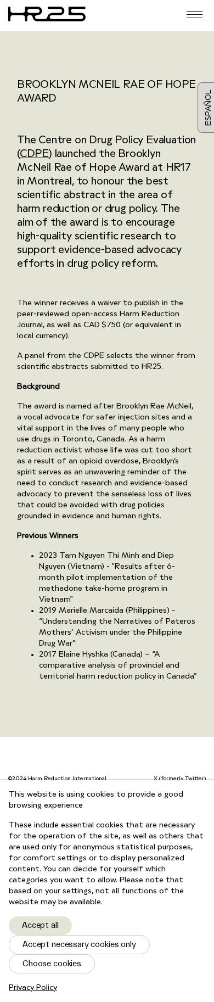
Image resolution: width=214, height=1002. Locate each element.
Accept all (40, 925)
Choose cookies (51, 964)
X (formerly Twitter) (180, 778)
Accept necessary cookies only (79, 944)
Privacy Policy (33, 988)
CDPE (34, 154)
